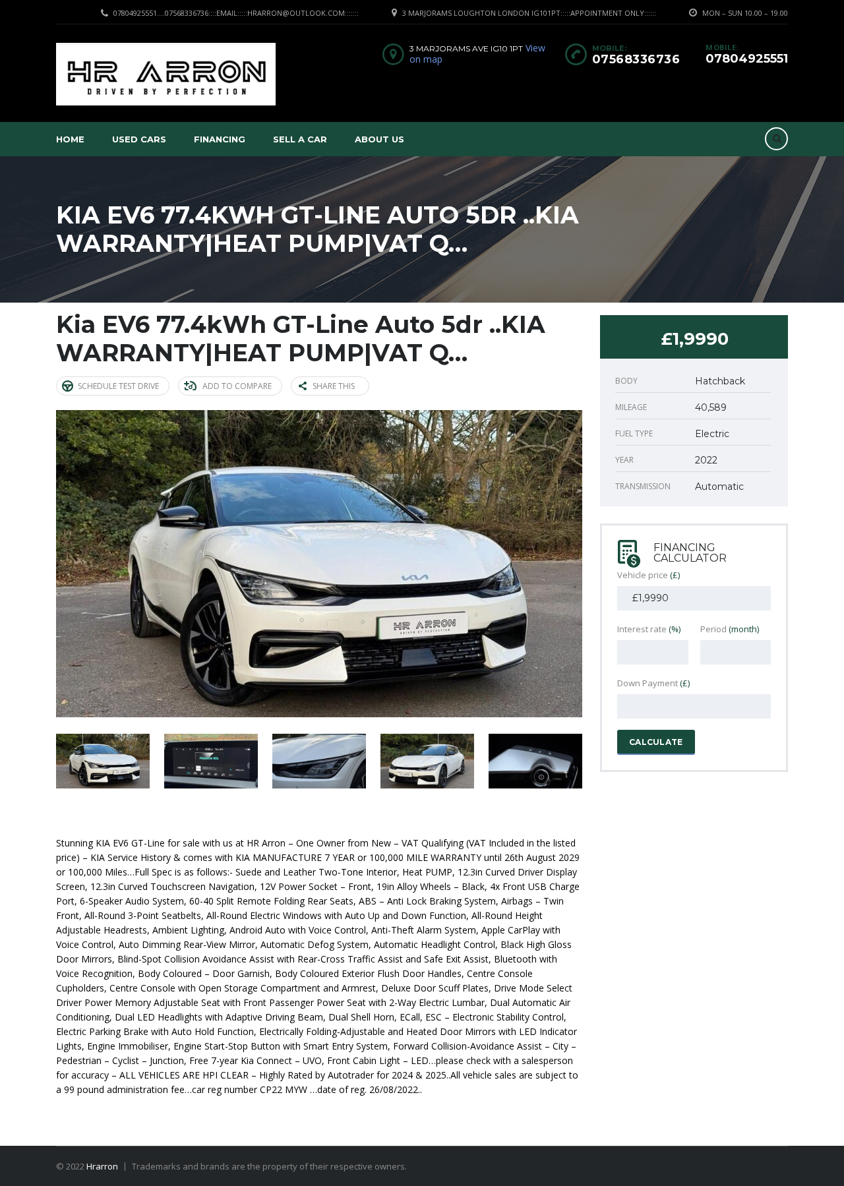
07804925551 (747, 58)
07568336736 (636, 59)
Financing (219, 139)
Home (70, 139)
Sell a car (300, 139)
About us (379, 139)
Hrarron (102, 1166)
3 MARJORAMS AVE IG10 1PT (466, 48)
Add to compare (237, 386)
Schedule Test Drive (118, 386)
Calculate (656, 742)
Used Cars (139, 139)
